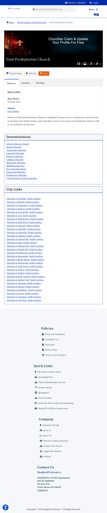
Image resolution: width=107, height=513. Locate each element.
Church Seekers (45, 398)
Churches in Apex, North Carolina (22, 243)
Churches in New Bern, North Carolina (24, 300)
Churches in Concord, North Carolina (23, 226)
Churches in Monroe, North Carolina (23, 287)
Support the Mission (52, 451)
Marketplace (43, 393)
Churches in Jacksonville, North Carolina (25, 239)
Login (95, 3)
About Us (47, 430)
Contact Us (46, 435)
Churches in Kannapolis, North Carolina (25, 256)
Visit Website (13, 111)
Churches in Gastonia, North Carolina (23, 236)
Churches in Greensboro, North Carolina (25, 205)
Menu (92, 9)
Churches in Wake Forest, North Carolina (25, 266)
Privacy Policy (51, 350)
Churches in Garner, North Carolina (23, 293)
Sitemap (47, 456)
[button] (5, 507)
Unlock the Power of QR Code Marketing (55, 403)
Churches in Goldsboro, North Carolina (24, 290)
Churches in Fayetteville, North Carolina (25, 212)
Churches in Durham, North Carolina (23, 209)
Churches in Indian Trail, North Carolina (25, 280)
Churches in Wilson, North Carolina (23, 270)
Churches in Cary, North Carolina (21, 215)
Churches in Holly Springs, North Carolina (26, 276)
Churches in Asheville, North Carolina (24, 229)
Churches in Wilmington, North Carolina (25, 219)
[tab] (11, 82)
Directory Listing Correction (55, 441)
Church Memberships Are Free (52, 382)
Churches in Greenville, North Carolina (24, 232)
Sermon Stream (45, 387)
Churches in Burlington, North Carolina (24, 253)
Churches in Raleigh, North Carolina (23, 202)
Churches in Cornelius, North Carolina (24, 297)
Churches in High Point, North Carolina (24, 222)
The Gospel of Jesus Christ (49, 372)
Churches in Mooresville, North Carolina (25, 263)
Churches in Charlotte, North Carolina (24, 199)
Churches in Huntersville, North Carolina (25, 246)
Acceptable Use (51, 339)
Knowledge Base (45, 377)
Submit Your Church (52, 446)
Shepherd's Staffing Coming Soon (53, 408)
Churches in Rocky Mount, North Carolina (25, 260)
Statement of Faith (50, 425)
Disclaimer (50, 345)
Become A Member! (77, 3)
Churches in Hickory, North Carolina (23, 273)
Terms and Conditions (55, 334)
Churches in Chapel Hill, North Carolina (25, 249)
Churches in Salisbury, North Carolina (24, 283)
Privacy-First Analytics (55, 355)
